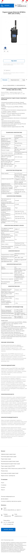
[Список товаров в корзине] (26, 2)
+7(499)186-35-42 (7, 516)
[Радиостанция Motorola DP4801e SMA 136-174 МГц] (14, 43)
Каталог (3, 451)
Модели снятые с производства (8, 475)
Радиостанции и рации (6, 459)
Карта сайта (10, 540)
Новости (3, 489)
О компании (4, 479)
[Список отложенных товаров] (22, 2)
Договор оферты (4, 498)
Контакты (3, 487)
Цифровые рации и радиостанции (8, 454)
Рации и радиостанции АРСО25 (8, 466)
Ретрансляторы (4, 470)
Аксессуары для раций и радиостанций (9, 473)
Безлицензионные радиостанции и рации (10, 461)
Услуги (2, 482)
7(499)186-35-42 (21, 6)
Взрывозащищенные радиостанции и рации (10, 463)
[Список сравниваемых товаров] (1, 2)
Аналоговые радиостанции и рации (8, 456)
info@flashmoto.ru (18, 516)
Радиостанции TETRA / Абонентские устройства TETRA (13, 468)
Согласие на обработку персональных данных (11, 501)
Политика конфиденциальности (8, 496)
